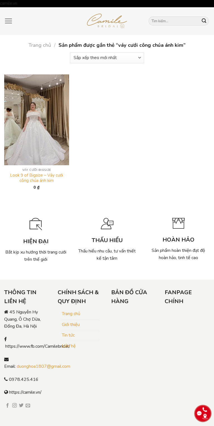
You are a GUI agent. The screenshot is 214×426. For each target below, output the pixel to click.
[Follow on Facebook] (7, 405)
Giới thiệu (71, 325)
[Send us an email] (28, 405)
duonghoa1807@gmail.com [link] (43, 366)
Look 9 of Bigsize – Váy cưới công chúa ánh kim (36, 178)
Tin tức (68, 335)
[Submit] (204, 21)
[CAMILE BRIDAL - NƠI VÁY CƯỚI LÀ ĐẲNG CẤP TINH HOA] (107, 21)
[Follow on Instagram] (14, 405)
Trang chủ (39, 45)
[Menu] (8, 21)
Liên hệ (69, 346)
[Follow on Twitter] (21, 405)
